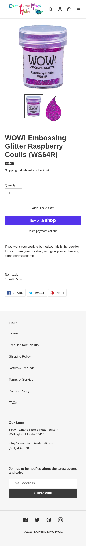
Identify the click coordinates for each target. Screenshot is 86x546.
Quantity (10, 185)
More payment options (43, 231)
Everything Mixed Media (48, 531)
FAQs (13, 402)
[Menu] (78, 9)
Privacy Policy (19, 391)
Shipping (11, 170)
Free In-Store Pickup (24, 345)
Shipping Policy (20, 356)
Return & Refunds (22, 368)
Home (13, 333)
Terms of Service (21, 379)
